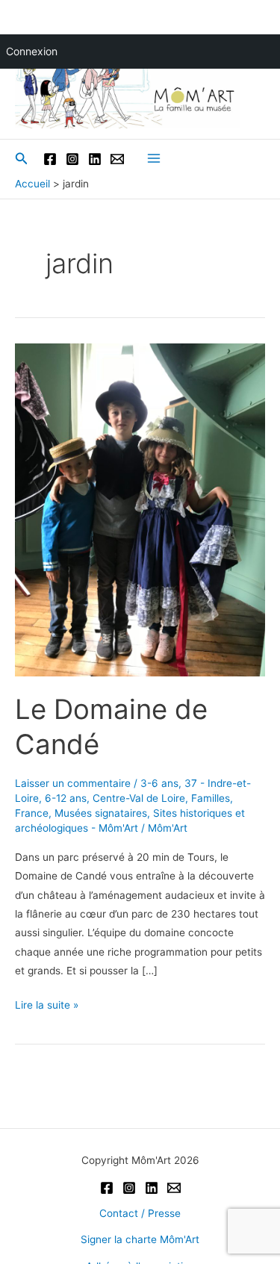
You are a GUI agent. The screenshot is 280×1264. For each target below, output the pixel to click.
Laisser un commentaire (73, 783)
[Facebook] (50, 159)
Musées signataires (101, 813)
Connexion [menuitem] (31, 51)
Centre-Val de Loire (139, 798)
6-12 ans (66, 798)
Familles (210, 798)
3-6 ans (159, 783)
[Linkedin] (95, 159)
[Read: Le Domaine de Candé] (140, 509)
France (32, 813)
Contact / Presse (140, 1213)
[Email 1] (117, 159)
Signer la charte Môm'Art (140, 1239)
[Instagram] (72, 159)
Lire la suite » (46, 1006)
